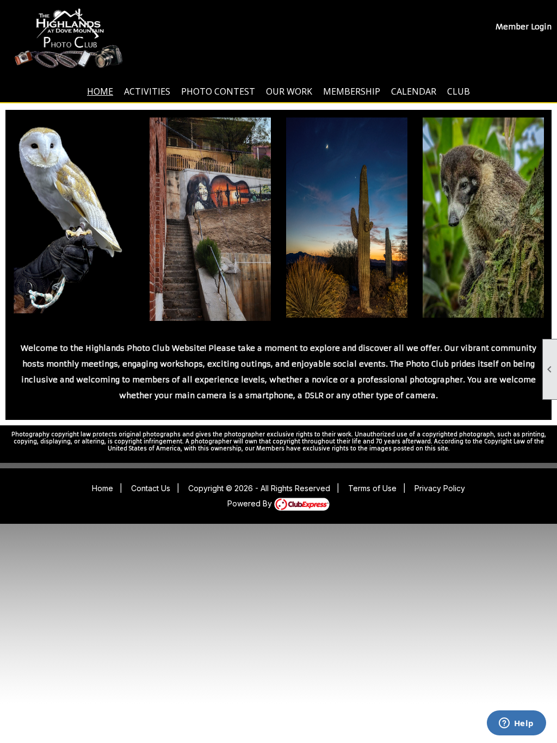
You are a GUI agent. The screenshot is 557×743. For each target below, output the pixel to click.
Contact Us (150, 488)
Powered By (250, 503)
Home (100, 91)
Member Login (524, 27)
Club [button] (458, 91)
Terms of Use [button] (372, 488)
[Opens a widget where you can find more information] (516, 724)
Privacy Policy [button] (439, 488)
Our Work (289, 91)
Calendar (413, 91)
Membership (351, 91)
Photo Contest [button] (218, 91)
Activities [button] (147, 91)
